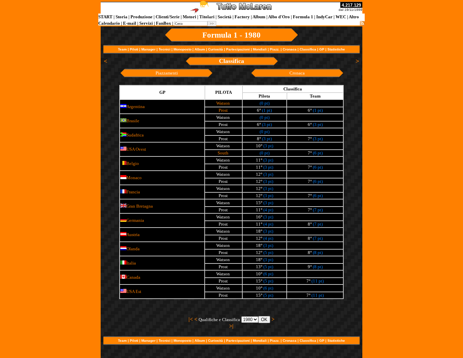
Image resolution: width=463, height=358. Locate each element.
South (223, 152)
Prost (223, 110)
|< (190, 319)
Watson (223, 103)
